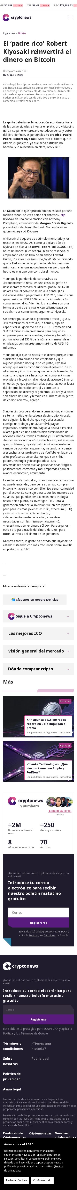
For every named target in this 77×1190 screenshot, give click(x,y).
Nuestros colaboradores (65, 1135)
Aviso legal (12, 1089)
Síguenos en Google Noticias (36, 599)
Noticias (22, 33)
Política (33, 935)
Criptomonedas (40, 1133)
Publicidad (40, 1058)
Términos (49, 935)
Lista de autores (60, 811)
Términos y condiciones (13, 1046)
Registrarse (38, 923)
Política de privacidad (12, 1077)
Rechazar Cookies (16, 1180)
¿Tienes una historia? (41, 1046)
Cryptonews (9, 33)
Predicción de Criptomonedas (14, 1135)
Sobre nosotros (10, 1061)
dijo (63, 215)
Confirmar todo (42, 1180)
